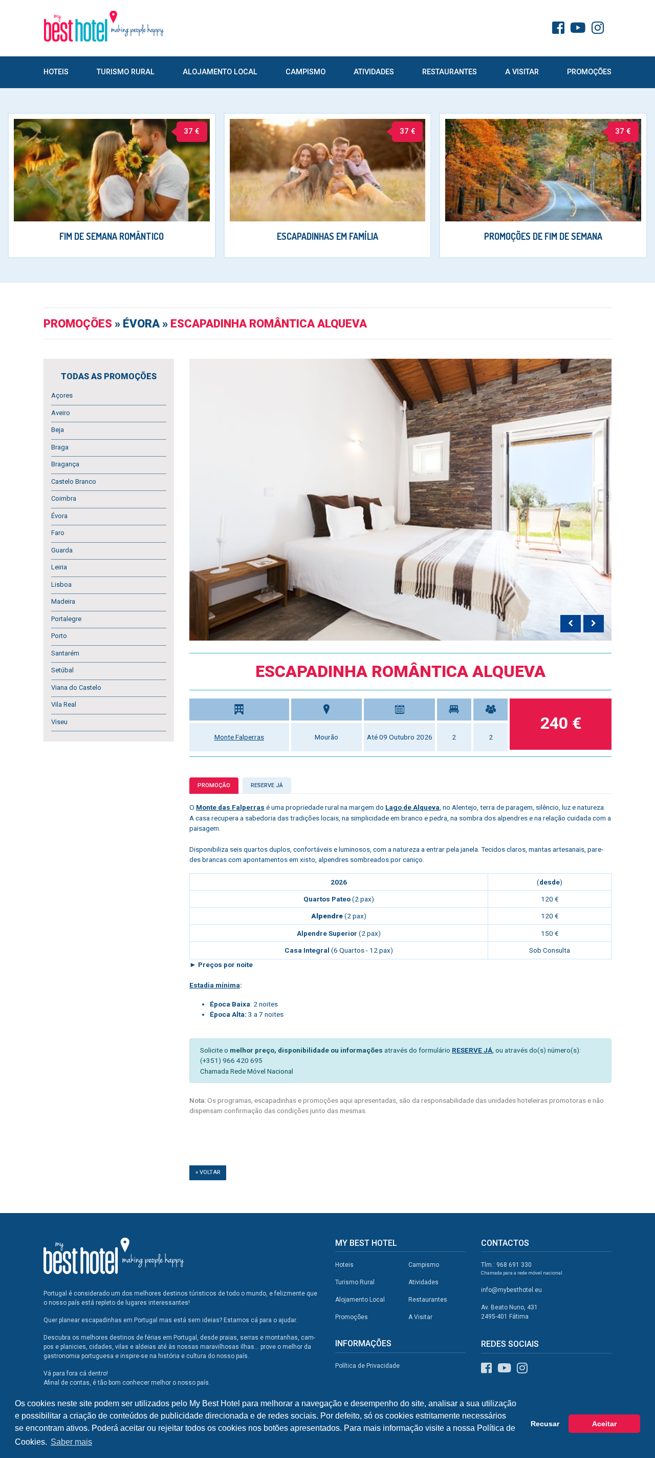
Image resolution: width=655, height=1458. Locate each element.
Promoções (589, 72)
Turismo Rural (126, 72)
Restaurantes (449, 72)
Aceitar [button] (604, 1424)
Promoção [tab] (214, 785)
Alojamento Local (220, 72)
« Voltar (207, 1172)
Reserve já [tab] (267, 785)
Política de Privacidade (367, 1365)
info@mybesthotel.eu (511, 1289)
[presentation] (570, 623)
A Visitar (522, 72)
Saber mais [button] (71, 1442)
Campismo (305, 72)
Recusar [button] (545, 1424)
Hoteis (56, 72)
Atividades (374, 72)
